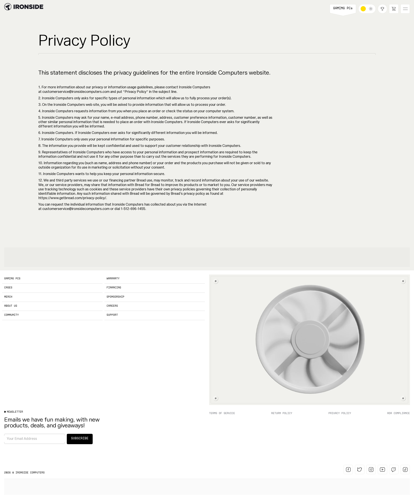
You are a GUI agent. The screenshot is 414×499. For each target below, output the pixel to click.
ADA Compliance (398, 413)
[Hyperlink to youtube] (382, 469)
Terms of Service (222, 413)
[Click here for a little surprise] (309, 339)
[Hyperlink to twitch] (393, 469)
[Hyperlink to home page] (7, 6)
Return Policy (281, 413)
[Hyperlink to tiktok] (405, 469)
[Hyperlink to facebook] (348, 469)
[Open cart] (393, 9)
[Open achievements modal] (382, 9)
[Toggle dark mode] (367, 9)
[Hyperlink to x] (359, 469)
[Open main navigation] (405, 9)
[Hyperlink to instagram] (371, 469)
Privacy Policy (339, 413)
